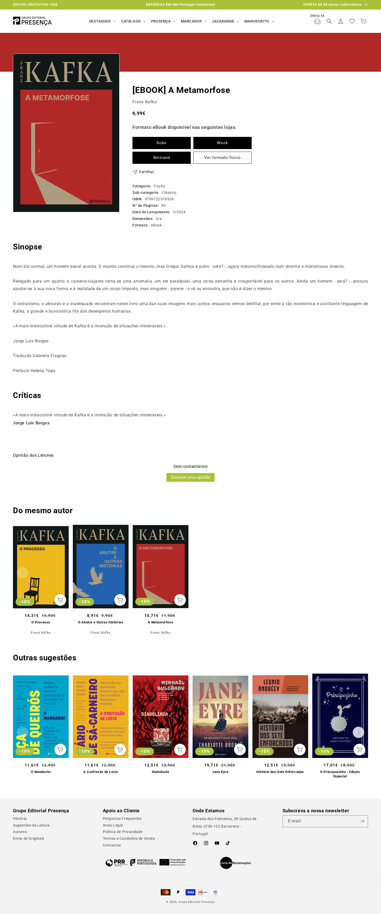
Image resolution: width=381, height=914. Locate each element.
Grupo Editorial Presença (196, 902)
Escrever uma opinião (190, 477)
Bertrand (161, 157)
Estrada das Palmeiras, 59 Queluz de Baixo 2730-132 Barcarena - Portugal (225, 826)
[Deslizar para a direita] (358, 573)
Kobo (162, 143)
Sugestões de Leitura (31, 825)
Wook (222, 143)
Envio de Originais (28, 838)
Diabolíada (160, 772)
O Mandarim (41, 772)
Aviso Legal (113, 825)
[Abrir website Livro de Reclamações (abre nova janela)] (235, 863)
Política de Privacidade (123, 832)
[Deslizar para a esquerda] (22, 573)
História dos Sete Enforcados (280, 772)
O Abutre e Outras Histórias (100, 622)
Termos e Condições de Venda (129, 838)
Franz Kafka (144, 101)
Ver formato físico (222, 157)
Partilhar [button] (146, 172)
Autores (20, 832)
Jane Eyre (220, 772)
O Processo (40, 622)
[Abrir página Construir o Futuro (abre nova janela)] (146, 862)
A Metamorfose (160, 622)
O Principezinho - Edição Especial (340, 774)
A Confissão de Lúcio (100, 772)
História (20, 818)
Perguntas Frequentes (122, 818)
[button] (102, 21)
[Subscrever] (362, 821)
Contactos (112, 845)
